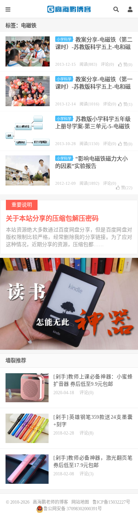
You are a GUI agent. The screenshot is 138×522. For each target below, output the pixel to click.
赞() (127, 64)
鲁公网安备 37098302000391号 (72, 508)
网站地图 (80, 502)
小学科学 (64, 39)
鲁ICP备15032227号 (111, 502)
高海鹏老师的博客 (69, 9)
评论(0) (107, 64)
